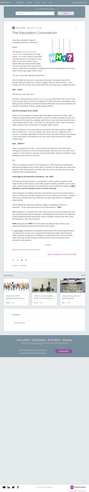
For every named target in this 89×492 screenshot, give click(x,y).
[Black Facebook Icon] (18, 487)
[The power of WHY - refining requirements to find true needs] (16, 286)
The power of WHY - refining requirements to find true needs (15, 297)
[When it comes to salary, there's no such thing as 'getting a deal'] (44, 286)
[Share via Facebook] (13, 260)
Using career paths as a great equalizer (71, 297)
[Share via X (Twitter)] (17, 260)
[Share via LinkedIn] (22, 260)
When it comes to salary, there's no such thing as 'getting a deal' (43, 297)
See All (83, 275)
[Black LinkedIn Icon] (8, 487)
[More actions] (76, 28)
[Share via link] (26, 260)
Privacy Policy (73, 490)
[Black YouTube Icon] (4, 487)
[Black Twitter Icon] (13, 487)
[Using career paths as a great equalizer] (72, 286)
